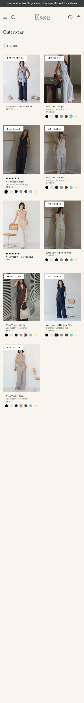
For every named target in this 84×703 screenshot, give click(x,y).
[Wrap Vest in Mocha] (21, 297)
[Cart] (78, 17)
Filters (12, 45)
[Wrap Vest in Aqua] (62, 79)
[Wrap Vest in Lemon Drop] (62, 225)
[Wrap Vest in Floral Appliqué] (21, 225)
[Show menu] (5, 17)
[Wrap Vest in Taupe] (21, 368)
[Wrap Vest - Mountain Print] (21, 79)
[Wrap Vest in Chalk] (62, 149)
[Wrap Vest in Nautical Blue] (62, 297)
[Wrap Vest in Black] (21, 149)
